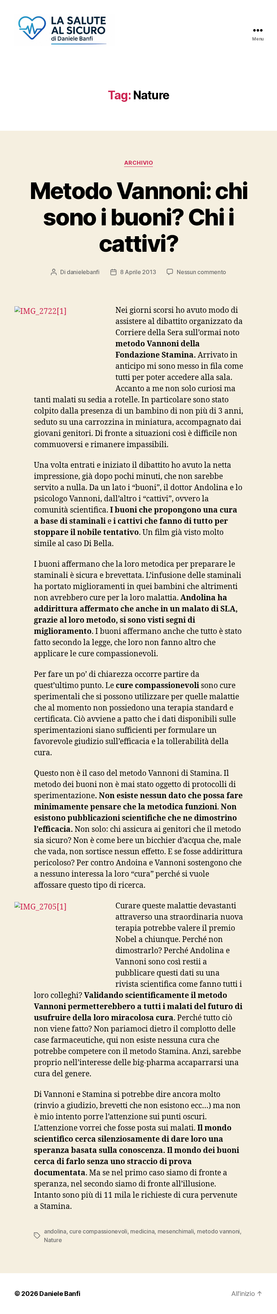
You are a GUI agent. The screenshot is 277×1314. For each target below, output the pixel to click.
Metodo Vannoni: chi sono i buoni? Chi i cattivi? (138, 217)
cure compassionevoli (98, 1231)
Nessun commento (201, 272)
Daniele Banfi (59, 1293)
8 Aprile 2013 (138, 272)
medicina (142, 1231)
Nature (53, 1240)
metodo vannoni (218, 1231)
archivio (138, 163)
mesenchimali (176, 1231)
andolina (55, 1231)
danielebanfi (83, 272)
